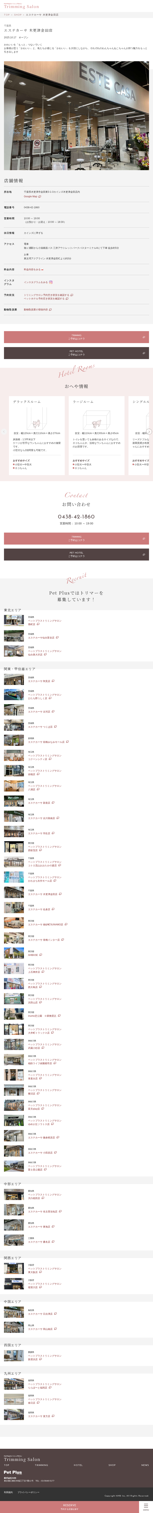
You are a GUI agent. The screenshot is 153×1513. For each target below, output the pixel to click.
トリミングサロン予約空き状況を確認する (46, 295)
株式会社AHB (10, 1478)
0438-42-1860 (76, 517)
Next (149, 431)
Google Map (30, 196)
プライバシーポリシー (28, 1492)
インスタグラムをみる (36, 282)
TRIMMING (41, 1465)
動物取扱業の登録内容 (36, 309)
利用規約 (8, 1492)
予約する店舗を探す (69, 1509)
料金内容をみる (32, 269)
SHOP (112, 1465)
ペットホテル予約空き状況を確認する (44, 298)
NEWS (145, 1465)
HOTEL (78, 1465)
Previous (4, 431)
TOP (6, 1465)
